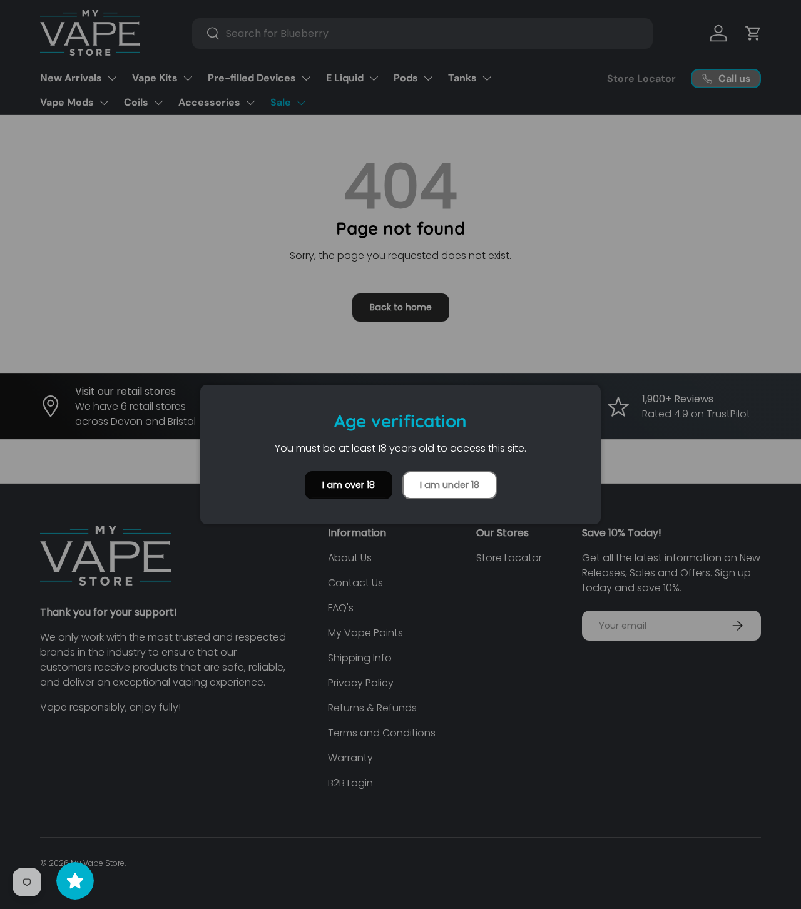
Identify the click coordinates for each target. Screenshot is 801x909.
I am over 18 (348, 485)
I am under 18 (449, 485)
